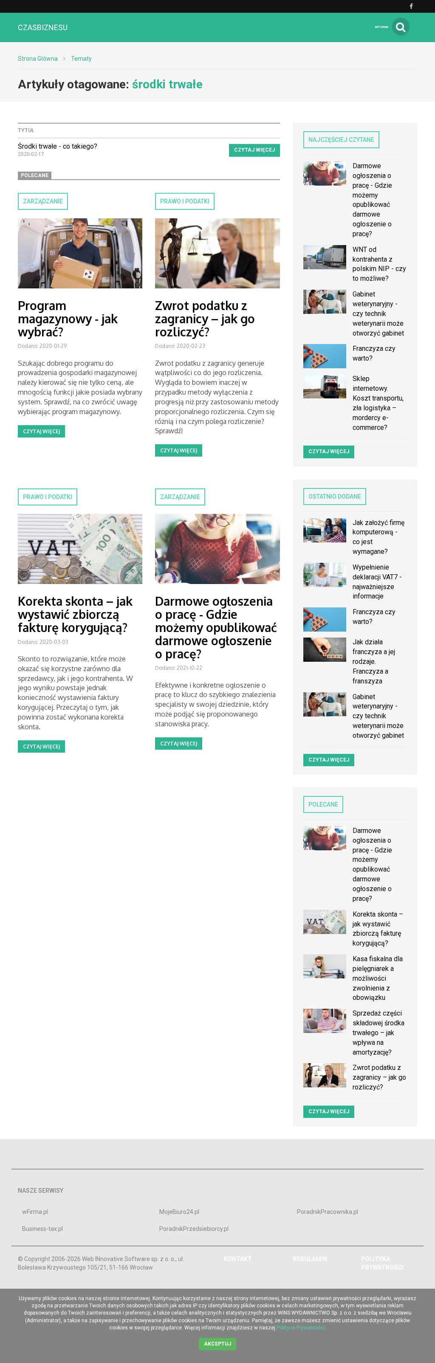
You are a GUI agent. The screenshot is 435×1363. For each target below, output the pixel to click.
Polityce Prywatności (301, 1328)
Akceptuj (217, 1344)
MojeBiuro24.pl (179, 1211)
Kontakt (238, 1259)
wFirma (381, 27)
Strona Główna (38, 58)
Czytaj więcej (254, 150)
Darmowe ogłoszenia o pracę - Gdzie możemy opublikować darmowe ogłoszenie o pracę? (216, 627)
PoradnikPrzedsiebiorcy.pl (194, 1228)
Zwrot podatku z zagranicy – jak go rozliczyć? (205, 318)
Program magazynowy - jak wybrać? (68, 318)
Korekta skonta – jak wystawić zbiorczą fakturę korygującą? (75, 614)
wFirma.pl (35, 1211)
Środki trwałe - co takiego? (57, 146)
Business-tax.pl (42, 1228)
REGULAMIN (310, 1259)
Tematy (81, 58)
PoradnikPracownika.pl (327, 1211)
